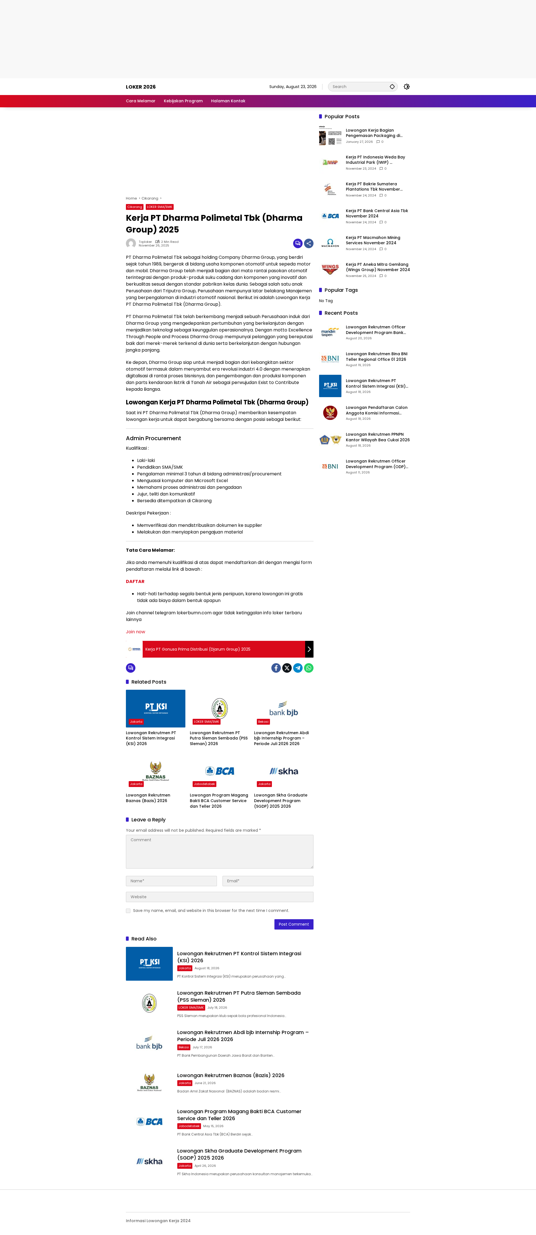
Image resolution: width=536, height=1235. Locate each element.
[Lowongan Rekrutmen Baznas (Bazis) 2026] (155, 771)
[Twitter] (287, 668)
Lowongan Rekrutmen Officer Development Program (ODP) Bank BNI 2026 (376, 464)
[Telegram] (298, 668)
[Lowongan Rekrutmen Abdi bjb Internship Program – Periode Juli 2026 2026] (284, 708)
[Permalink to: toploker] (132, 243)
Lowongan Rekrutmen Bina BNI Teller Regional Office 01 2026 (377, 356)
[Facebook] (276, 668)
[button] (392, 86)
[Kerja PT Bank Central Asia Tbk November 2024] (330, 216)
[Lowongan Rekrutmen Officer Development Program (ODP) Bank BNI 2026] (330, 466)
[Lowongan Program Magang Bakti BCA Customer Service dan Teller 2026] (219, 771)
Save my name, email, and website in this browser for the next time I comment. (211, 910)
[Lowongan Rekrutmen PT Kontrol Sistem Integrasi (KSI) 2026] (155, 708)
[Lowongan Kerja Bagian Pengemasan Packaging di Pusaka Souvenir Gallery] (330, 135)
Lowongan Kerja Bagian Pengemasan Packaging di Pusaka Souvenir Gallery (373, 133)
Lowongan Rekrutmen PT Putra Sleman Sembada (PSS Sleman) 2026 (219, 738)
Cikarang (134, 207)
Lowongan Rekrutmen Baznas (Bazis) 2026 (148, 798)
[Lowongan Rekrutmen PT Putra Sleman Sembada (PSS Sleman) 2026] (219, 708)
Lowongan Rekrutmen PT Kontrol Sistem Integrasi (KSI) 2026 (151, 738)
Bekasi (263, 721)
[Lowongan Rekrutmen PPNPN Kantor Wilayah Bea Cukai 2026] (330, 439)
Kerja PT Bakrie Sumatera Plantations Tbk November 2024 (373, 186)
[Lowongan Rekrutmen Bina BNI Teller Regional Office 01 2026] (330, 359)
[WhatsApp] (309, 668)
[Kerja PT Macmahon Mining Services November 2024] (330, 243)
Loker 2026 (141, 86)
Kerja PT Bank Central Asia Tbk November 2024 (377, 213)
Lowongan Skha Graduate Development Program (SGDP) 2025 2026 (280, 801)
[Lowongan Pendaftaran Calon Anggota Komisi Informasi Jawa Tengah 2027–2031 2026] (330, 413)
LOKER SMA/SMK (159, 207)
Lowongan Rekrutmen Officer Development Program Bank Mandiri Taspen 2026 (376, 329)
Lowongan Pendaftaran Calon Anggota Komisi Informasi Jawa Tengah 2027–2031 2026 (377, 410)
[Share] (309, 243)
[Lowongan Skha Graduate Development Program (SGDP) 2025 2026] (284, 771)
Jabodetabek (204, 784)
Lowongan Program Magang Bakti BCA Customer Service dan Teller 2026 (219, 801)
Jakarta (136, 721)
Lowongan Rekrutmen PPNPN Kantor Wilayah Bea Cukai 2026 (378, 437)
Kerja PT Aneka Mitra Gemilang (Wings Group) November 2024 (378, 267)
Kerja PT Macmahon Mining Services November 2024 (373, 240)
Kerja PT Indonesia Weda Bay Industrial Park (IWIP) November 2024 (375, 160)
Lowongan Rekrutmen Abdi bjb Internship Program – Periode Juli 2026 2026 (281, 738)
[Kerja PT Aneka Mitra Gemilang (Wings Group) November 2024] (330, 270)
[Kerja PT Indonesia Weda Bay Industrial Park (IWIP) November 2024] (330, 162)
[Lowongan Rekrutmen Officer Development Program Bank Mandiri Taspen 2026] (330, 332)
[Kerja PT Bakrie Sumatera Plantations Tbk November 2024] (330, 189)
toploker (145, 241)
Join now (135, 632)
